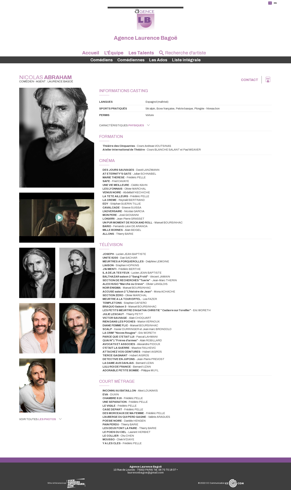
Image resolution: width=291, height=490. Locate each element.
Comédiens (101, 60)
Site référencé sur (57, 483)
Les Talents (141, 52)
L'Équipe (113, 52)
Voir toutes (37, 419)
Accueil (90, 52)
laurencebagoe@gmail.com (145, 472)
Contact (249, 80)
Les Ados (158, 60)
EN (275, 3)
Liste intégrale (186, 60)
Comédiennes (130, 60)
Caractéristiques (121, 125)
